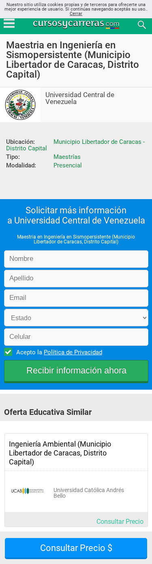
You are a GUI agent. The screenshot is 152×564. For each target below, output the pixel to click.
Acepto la (59, 352)
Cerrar (76, 13)
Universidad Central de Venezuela (79, 98)
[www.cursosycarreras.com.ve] (77, 24)
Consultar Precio (119, 521)
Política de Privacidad (73, 352)
